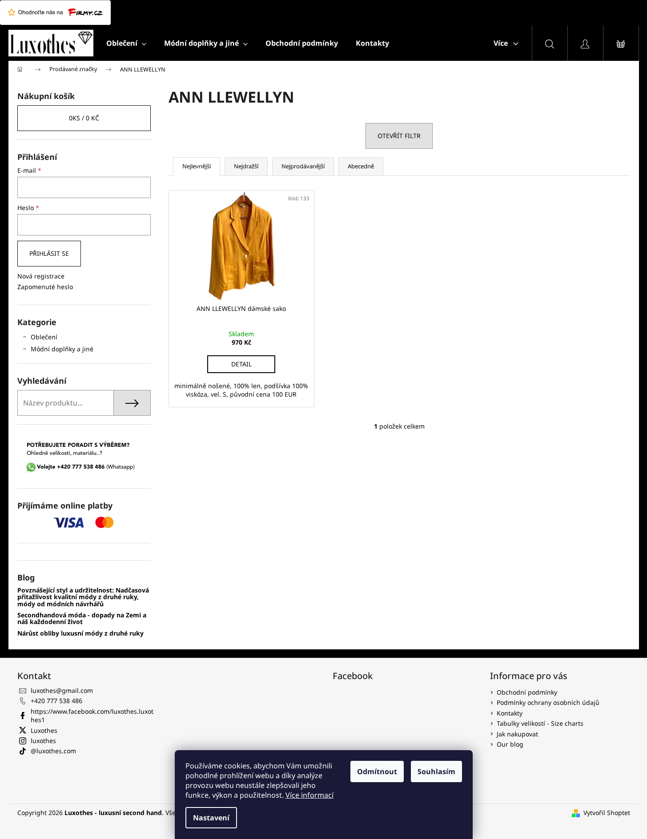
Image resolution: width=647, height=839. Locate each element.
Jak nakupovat (517, 734)
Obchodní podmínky (527, 692)
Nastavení (211, 818)
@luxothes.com (53, 751)
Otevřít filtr (399, 135)
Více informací (309, 795)
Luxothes (44, 730)
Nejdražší (246, 166)
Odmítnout (377, 771)
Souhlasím (436, 771)
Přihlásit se (49, 253)
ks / (84, 118)
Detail (241, 364)
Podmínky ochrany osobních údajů (548, 702)
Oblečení (44, 337)
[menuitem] (126, 43)
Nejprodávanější (303, 166)
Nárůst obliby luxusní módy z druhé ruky (80, 633)
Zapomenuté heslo (45, 286)
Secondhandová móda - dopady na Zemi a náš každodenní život (81, 618)
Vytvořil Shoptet (606, 812)
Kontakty (509, 713)
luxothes (43, 740)
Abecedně (361, 166)
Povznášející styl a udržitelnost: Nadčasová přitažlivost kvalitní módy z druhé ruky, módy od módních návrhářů (83, 597)
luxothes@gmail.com (62, 690)
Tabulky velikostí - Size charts (540, 723)
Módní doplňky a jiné (62, 349)
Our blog (510, 744)
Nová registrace (40, 276)
